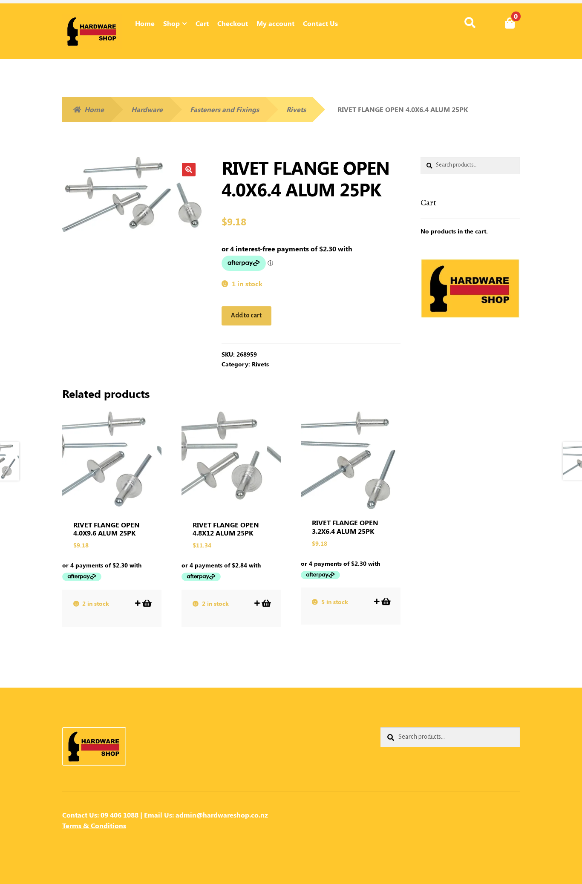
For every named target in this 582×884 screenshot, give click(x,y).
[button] (189, 169)
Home (145, 23)
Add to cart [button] (146, 603)
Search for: (470, 23)
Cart (202, 23)
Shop (171, 23)
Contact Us (320, 23)
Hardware (147, 109)
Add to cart (246, 315)
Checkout (232, 23)
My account (275, 23)
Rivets (296, 109)
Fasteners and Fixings (224, 109)
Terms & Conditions (94, 825)
